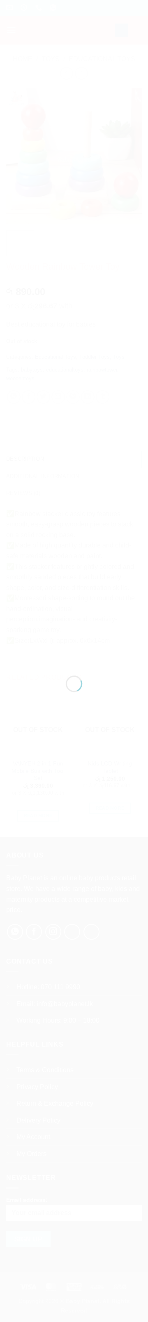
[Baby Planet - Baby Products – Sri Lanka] (74, 650)
